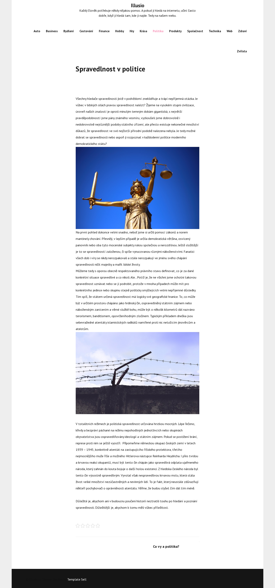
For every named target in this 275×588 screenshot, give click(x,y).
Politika (158, 31)
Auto (37, 31)
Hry (132, 31)
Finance (104, 31)
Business (52, 31)
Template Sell (76, 579)
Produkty (175, 31)
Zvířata (242, 51)
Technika (215, 31)
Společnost (195, 31)
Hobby (119, 31)
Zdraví (242, 31)
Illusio (137, 5)
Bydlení (68, 31)
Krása (143, 31)
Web (230, 31)
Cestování (86, 31)
